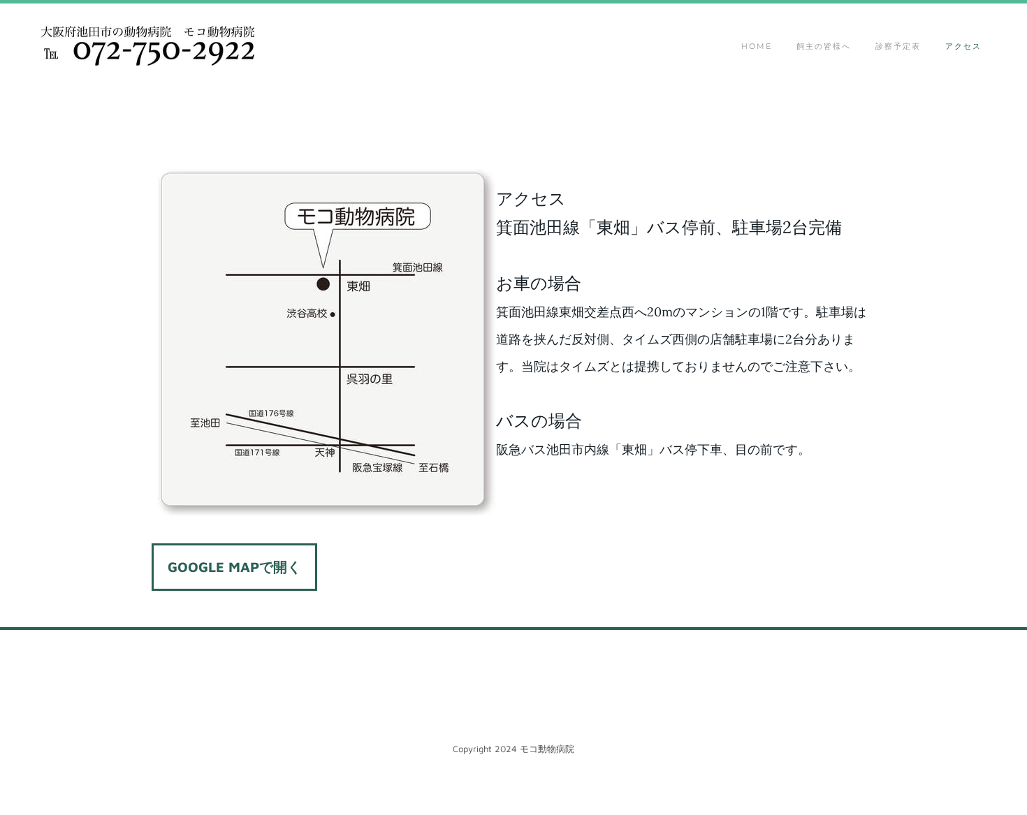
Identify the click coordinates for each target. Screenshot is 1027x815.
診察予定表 (898, 46)
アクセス (963, 46)
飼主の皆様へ (823, 46)
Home (756, 46)
